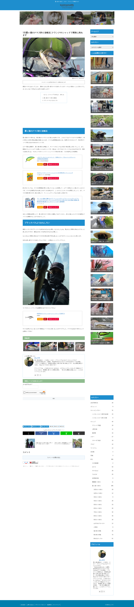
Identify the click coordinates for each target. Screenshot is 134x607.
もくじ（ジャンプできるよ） (52, 94)
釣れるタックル (36, 426)
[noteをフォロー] (40, 375)
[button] (82, 347)
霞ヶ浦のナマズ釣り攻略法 (50, 98)
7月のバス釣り (27, 426)
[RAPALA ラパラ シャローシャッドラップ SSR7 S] (30, 318)
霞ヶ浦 (57, 426)
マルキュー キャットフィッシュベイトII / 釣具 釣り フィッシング (55, 172)
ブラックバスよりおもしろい (51, 100)
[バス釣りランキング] (34, 462)
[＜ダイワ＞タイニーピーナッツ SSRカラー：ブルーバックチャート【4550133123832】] (30, 159)
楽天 (45, 164)
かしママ (37, 358)
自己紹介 (23, 604)
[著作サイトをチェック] (35, 375)
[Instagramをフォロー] (38, 375)
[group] (31, 346)
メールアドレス (27, 384)
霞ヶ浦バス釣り (45, 426)
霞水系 (62, 426)
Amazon (40, 164)
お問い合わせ (30, 604)
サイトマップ (56, 604)
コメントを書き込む (53, 457)
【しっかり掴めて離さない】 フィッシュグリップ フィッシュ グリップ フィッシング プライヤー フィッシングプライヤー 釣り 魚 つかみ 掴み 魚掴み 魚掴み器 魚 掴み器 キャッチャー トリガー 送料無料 (58, 200)
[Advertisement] (54, 115)
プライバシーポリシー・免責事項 (43, 604)
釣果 (52, 426)
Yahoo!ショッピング (53, 164)
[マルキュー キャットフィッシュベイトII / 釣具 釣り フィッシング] (30, 177)
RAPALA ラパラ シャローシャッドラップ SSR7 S (51, 313)
